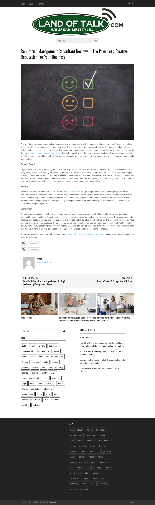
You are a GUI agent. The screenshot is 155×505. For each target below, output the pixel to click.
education (43, 356)
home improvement (30, 378)
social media (27, 394)
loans (32, 383)
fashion (55, 362)
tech (56, 394)
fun (50, 367)
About (31, 3)
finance (25, 367)
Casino (33, 356)
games (25, 372)
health (44, 372)
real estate (36, 388)
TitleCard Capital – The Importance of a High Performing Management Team (44, 282)
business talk (28, 351)
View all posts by (45, 261)
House (45, 378)
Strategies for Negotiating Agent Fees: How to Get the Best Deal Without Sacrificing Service (77, 319)
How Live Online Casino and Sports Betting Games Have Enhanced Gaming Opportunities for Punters (102, 344)
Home (23, 3)
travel (37, 399)
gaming (35, 372)
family (45, 362)
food (43, 367)
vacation (55, 399)
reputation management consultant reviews (43, 152)
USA (46, 399)
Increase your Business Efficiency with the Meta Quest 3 (113, 319)
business (71, 191)
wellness (36, 405)
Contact (41, 3)
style (48, 394)
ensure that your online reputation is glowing (85, 233)
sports (39, 394)
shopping (48, 388)
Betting (42, 345)
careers (56, 351)
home (53, 372)
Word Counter (26, 317)
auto (24, 345)
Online (25, 388)
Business (34, 243)
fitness (35, 367)
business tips (43, 351)
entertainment (57, 356)
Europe (25, 362)
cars (24, 356)
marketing (49, 383)
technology (27, 399)
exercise (35, 362)
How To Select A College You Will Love (114, 281)
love (40, 383)
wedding (25, 405)
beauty (32, 345)
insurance (56, 378)
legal (24, 383)
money (61, 383)
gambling (59, 367)
